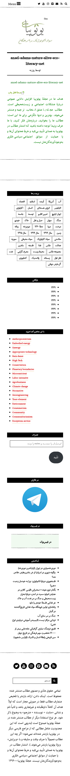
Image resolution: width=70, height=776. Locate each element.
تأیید (56, 457)
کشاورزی (23, 258)
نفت (11, 252)
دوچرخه (26, 227)
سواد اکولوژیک (43, 239)
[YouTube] (43, 3)
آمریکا (51, 202)
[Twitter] (39, 3)
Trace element (19, 399)
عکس (48, 246)
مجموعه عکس (55, 252)
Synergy (16, 348)
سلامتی (57, 239)
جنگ (58, 221)
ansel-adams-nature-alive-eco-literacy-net (37, 82)
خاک (26, 221)
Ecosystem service (21, 421)
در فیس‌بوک (35, 526)
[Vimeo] (52, 3)
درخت (58, 227)
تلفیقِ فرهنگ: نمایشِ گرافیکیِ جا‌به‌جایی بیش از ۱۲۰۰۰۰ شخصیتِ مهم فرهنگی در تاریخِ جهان (35, 631)
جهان (49, 221)
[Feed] (61, 3)
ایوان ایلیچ (56, 214)
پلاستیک (35, 258)
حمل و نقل (38, 221)
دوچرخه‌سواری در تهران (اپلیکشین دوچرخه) (37, 568)
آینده (42, 202)
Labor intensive (20, 378)
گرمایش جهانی (54, 264)
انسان (30, 208)
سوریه (13, 239)
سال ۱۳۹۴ (35, 233)
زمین (59, 233)
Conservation (19, 365)
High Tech (17, 361)
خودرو (17, 221)
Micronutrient (19, 374)
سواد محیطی (26, 239)
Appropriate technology (24, 352)
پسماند (47, 258)
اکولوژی (19, 208)
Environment (19, 404)
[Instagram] (48, 3)
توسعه (30, 214)
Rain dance (17, 356)
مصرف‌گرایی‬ (23, 252)
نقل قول (57, 258)
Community (18, 413)
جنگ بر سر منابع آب (47, 616)
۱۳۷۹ (53, 288)
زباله (16, 227)
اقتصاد (22, 202)
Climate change (20, 387)
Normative (17, 391)
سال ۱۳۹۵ (22, 233)
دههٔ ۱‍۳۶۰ (39, 227)
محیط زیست (38, 252)
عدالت (58, 246)
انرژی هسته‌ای (43, 208)
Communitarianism (22, 417)
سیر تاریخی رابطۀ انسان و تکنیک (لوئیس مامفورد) (35, 637)
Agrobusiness (19, 382)
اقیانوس (57, 208)
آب (59, 202)
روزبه (32, 70)
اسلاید (32, 202)
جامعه (21, 214)
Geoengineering (20, 395)
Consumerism (19, 408)
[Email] (57, 3)
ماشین (21, 246)
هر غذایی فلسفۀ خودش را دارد (42, 603)
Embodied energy (21, 343)
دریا (49, 227)
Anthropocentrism (21, 339)
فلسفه (31, 246)
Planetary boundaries (23, 369)
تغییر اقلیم (42, 214)
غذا (39, 246)
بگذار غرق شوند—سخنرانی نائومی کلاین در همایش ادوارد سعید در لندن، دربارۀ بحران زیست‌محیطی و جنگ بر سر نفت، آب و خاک (36, 594)
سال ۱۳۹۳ (48, 233)
